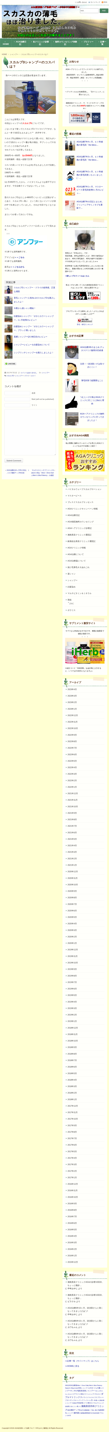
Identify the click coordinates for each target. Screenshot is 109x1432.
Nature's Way (69, 1388)
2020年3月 (72, 930)
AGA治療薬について (77, 561)
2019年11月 (73, 956)
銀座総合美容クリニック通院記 (81, 541)
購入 (79, 1413)
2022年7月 (72, 748)
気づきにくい (72, 1406)
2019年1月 (72, 1021)
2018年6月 (72, 1067)
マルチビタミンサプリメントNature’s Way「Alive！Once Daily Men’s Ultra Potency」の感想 (42, 472)
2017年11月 (73, 1112)
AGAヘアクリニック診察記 (80, 528)
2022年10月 (73, 728)
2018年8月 (72, 1054)
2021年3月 (72, 852)
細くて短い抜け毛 (93, 1410)
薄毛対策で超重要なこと (92, 380)
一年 (94, 1400)
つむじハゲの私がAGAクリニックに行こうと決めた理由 (92, 400)
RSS (105, 2)
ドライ (26, 376)
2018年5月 (72, 1073)
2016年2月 (72, 1249)
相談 (86, 1410)
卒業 (78, 1403)
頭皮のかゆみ (91, 1413)
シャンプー (46, 373)
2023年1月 (72, 709)
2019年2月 (72, 1015)
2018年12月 (73, 1028)
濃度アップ (74, 1410)
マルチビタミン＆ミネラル (79, 593)
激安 (68, 1410)
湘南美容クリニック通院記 (79, 535)
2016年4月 (72, 1236)
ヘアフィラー (84, 1400)
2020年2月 (72, 937)
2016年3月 (72, 1242)
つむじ (97, 1391)
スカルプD (10, 376)
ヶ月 (91, 1400)
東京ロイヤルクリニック (96, 1403)
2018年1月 (72, 1099)
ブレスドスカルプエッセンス (80, 502)
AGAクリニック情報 (77, 548)
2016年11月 (73, 1190)
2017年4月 (72, 1158)
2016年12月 (73, 1184)
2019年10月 (73, 963)
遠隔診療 (84, 1413)
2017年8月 (72, 1132)
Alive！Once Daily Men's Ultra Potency (89, 1385)
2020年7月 (72, 904)
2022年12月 (73, 715)
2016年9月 (72, 1203)
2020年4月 (72, 923)
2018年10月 (73, 1041)
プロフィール (88, 43)
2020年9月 (72, 891)
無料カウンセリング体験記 (66, 43)
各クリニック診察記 (41, 43)
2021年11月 (73, 800)
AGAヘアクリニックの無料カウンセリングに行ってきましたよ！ (92, 417)
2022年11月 (73, 722)
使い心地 (98, 1400)
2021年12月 (73, 793)
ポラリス (72, 610)
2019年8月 (72, 976)
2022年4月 (72, 767)
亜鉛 (70, 600)
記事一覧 (103, 43)
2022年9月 (72, 735)
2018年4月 (72, 1080)
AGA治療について (76, 554)
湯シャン (72, 574)
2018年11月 (73, 1034)
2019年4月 (72, 1002)
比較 (66, 1406)
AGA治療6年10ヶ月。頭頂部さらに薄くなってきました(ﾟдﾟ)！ (85, 1309)
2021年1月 (72, 865)
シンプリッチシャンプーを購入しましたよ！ (34, 352)
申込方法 (82, 1410)
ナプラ (98, 1397)
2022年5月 (72, 761)
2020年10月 (73, 884)
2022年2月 (72, 780)
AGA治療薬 (73, 1385)
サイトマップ (95, 2)
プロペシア (76, 1400)
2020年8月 (72, 897)
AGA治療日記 (21, 43)
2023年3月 (72, 696)
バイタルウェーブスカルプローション (84, 489)
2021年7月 (72, 826)
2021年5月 (72, 839)
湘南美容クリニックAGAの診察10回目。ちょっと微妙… (86, 1283)
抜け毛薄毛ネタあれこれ (78, 567)
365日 (67, 1385)
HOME (6, 44)
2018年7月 (72, 1060)
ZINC (71, 603)
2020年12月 (73, 871)
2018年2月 (72, 1093)
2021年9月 (72, 813)
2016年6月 (72, 1223)
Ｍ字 (69, 1415)
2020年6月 (72, 910)
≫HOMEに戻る (72, 1366)
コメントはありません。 (29, 373)
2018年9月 (72, 1047)
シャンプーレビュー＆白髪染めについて (32, 345)
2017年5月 (72, 1151)
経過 (101, 1410)
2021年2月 (72, 858)
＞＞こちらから (17, 267)
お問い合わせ (82, 2)
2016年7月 (72, 1216)
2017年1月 (72, 1177)
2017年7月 (72, 1138)
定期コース (84, 1403)
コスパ (33, 376)
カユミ (70, 1394)
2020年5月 (72, 917)
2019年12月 (73, 949)
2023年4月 (72, 689)
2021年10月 (73, 806)
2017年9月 (72, 1125)
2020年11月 (73, 878)
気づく (79, 1406)
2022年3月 (72, 774)
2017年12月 (73, 1106)
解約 (75, 1413)
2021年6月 (72, 832)
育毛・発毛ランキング (85, 324)
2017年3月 (72, 1164)
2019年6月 (72, 989)
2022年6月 (72, 754)
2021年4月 (72, 845)
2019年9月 (72, 969)
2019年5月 (72, 995)
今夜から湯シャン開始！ (25, 308)
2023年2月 (72, 702)
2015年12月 (73, 1262)
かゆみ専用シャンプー (81, 1388)
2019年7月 (72, 982)
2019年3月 (72, 1008)
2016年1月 (72, 1255)
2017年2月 (72, 1171)
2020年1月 (72, 943)
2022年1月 (72, 787)
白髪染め (72, 587)
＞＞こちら (19, 257)
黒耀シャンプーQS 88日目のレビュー (30, 337)
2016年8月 (72, 1210)
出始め (74, 1403)
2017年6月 (72, 1145)
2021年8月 (72, 819)
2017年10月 (73, 1119)
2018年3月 (72, 1086)
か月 (90, 1388)
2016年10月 (73, 1197)
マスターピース (74, 496)
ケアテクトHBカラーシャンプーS (84, 1394)
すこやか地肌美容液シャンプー (82, 1391)
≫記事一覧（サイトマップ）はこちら (82, 1361)
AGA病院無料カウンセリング (81, 522)
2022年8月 (72, 741)
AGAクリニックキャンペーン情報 (83, 509)
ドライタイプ (91, 1397)
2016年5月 (72, 1229)
